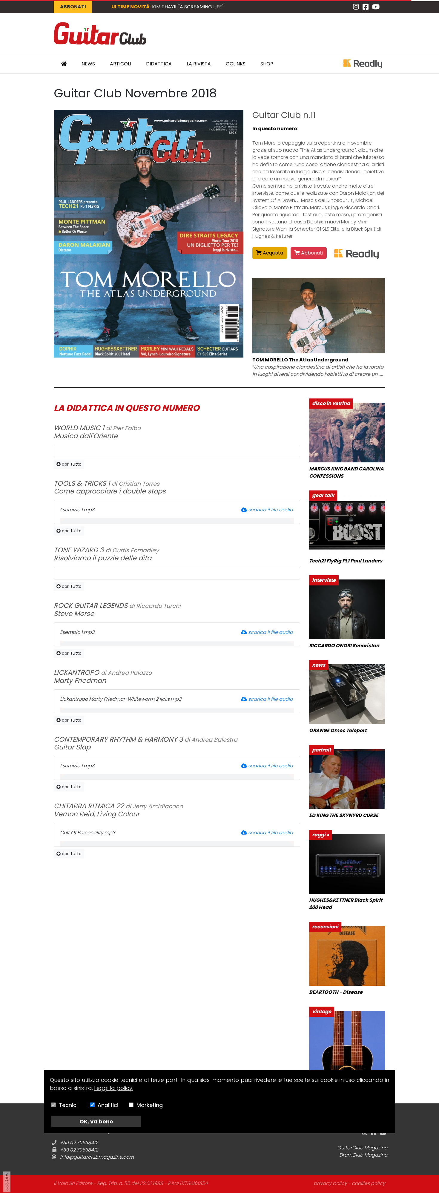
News (88, 63)
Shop (266, 63)
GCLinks (235, 63)
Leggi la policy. (113, 1088)
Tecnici (68, 1105)
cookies (6, 1182)
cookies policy (368, 1183)
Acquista (272, 252)
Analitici (108, 1105)
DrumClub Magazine (363, 1154)
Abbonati (73, 6)
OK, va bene (96, 1121)
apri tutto (71, 464)
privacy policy (330, 1183)
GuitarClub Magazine (362, 1147)
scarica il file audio (270, 509)
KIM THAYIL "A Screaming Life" (187, 6)
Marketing (149, 1105)
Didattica (159, 63)
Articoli (120, 63)
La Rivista (199, 63)
